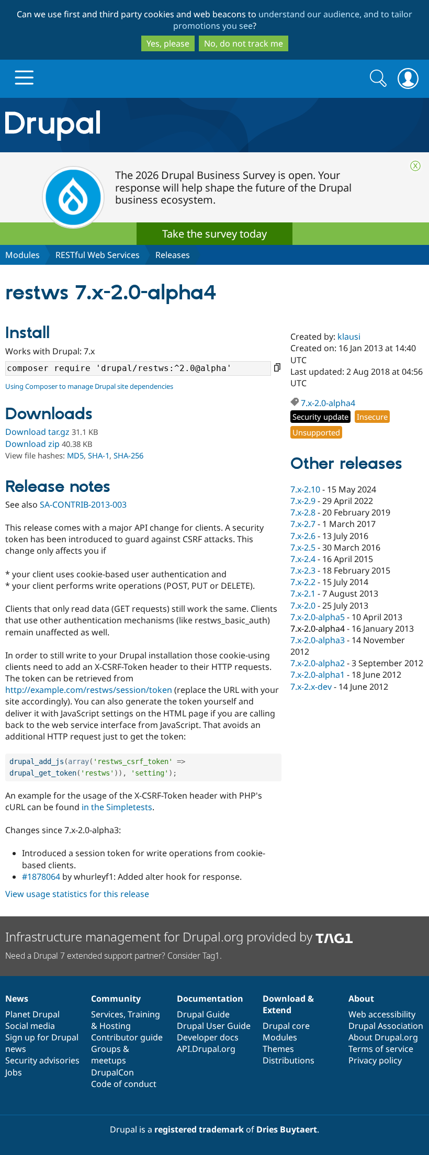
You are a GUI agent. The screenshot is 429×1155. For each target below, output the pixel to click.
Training (144, 1014)
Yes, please (167, 43)
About (361, 998)
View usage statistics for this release (77, 894)
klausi (348, 336)
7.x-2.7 (302, 524)
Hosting (115, 1025)
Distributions (288, 1060)
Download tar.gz (37, 432)
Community (116, 998)
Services (107, 1014)
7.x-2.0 (302, 605)
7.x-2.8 (302, 512)
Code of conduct (123, 1084)
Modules (22, 255)
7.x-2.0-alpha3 (317, 640)
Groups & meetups (110, 1054)
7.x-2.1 (302, 593)
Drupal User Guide (214, 1025)
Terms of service (380, 1049)
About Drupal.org (383, 1037)
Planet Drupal (32, 1014)
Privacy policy (375, 1060)
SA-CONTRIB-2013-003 (83, 504)
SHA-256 (128, 455)
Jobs (13, 1072)
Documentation (210, 998)
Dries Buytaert (286, 1129)
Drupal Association (385, 1025)
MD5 (75, 455)
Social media (30, 1025)
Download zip (32, 444)
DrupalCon (112, 1072)
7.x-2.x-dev (311, 686)
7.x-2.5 (302, 547)
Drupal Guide (203, 1014)
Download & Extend (288, 1004)
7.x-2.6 (302, 536)
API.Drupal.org (206, 1049)
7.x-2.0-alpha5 (317, 617)
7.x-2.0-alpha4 (328, 403)
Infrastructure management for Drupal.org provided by (160, 936)
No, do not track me (243, 43)
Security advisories (42, 1060)
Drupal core (286, 1025)
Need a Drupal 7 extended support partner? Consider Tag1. (113, 955)
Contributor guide (127, 1037)
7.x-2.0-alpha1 (317, 674)
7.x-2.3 (302, 570)
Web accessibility (381, 1014)
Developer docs (208, 1037)
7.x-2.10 (305, 489)
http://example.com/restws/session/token (88, 690)
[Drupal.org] (124, 125)
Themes (278, 1049)
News (16, 998)
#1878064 (41, 876)
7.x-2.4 (302, 559)
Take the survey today (214, 234)
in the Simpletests (117, 807)
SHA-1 (98, 455)
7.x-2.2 (302, 582)
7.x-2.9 (302, 501)
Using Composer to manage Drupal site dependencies (89, 386)
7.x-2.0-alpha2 (317, 663)
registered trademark (199, 1129)
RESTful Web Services (97, 255)
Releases (172, 255)
